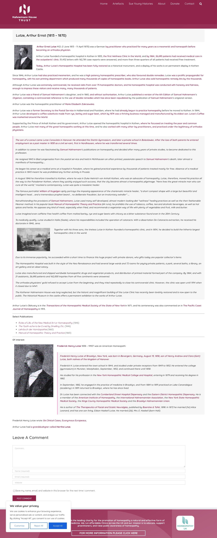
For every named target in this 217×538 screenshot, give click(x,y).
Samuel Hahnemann (53, 94)
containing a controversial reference (42, 98)
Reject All (38, 525)
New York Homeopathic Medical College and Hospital (124, 375)
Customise (19, 525)
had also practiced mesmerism (54, 75)
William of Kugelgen (49, 191)
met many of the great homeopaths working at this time (64, 126)
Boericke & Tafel (151, 407)
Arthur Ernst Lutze (46, 46)
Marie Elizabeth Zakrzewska (79, 104)
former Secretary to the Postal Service (53, 110)
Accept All (57, 525)
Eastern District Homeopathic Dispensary (173, 394)
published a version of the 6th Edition (151, 94)
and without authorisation (103, 94)
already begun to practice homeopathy (140, 110)
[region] (38, 516)
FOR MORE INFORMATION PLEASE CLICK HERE (109, 533)
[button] (200, 3)
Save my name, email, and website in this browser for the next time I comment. (55, 490)
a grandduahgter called (50, 426)
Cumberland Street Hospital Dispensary (121, 394)
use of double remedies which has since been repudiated (98, 98)
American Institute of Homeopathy (96, 397)
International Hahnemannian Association (141, 397)
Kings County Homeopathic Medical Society (104, 401)
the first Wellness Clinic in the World (122, 56)
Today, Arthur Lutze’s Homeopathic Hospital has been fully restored (71, 65)
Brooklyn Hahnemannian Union (153, 401)
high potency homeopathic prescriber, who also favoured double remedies (125, 75)
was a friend (32, 94)
